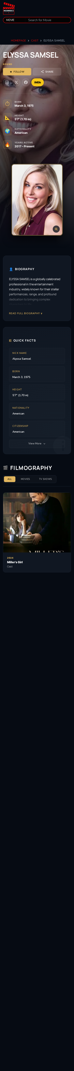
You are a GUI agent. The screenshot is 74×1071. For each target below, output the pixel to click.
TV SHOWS (45, 479)
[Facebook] (26, 82)
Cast (34, 40)
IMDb (37, 82)
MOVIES (25, 479)
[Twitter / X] (16, 82)
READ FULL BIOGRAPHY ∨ (26, 313)
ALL (9, 479)
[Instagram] (7, 82)
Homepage (18, 40)
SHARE (49, 71)
